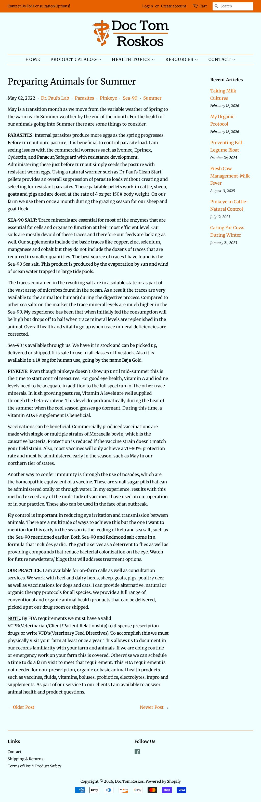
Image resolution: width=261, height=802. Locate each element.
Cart (203, 6)
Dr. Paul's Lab (55, 98)
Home (32, 59)
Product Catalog (74, 59)
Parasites (84, 98)
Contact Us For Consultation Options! (39, 6)
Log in (147, 6)
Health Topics (132, 59)
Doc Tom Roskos (129, 781)
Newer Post (152, 707)
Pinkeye (108, 98)
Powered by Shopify (163, 781)
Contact (220, 59)
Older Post (23, 707)
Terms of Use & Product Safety (34, 766)
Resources (180, 59)
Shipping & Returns (25, 759)
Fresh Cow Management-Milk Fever (230, 176)
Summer (152, 98)
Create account (173, 6)
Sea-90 (130, 98)
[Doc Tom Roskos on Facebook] (137, 753)
